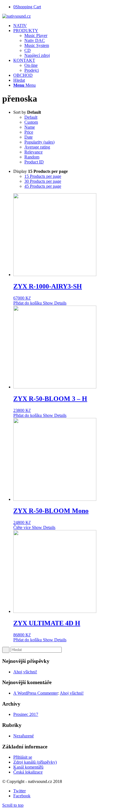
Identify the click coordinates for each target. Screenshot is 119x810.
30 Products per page (42, 181)
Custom (31, 122)
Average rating (37, 147)
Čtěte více (22, 527)
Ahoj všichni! (25, 671)
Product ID (34, 162)
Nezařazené (23, 736)
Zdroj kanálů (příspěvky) (35, 762)
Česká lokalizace (28, 772)
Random (31, 157)
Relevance (33, 152)
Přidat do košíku (27, 303)
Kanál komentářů (28, 767)
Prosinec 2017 (25, 714)
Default (30, 117)
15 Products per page (42, 176)
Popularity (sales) (39, 142)
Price (28, 132)
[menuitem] (65, 25)
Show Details (54, 303)
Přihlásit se (22, 757)
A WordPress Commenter (35, 693)
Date (28, 137)
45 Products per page (42, 186)
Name (29, 127)
